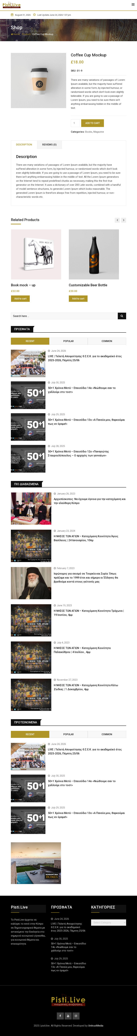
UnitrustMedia (95, 1025)
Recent (30, 341)
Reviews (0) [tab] (49, 144)
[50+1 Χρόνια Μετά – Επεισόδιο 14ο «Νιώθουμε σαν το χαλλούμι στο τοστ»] (28, 395)
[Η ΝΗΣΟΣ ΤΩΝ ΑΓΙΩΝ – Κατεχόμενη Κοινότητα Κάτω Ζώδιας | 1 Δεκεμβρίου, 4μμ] (31, 695)
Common (107, 341)
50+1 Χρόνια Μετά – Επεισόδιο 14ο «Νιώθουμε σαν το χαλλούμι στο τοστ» (68, 947)
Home (16, 34)
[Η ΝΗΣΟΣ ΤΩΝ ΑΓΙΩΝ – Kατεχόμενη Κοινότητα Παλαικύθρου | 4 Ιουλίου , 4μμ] (31, 657)
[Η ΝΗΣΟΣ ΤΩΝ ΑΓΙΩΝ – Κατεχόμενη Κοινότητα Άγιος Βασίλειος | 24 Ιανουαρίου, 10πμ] (31, 546)
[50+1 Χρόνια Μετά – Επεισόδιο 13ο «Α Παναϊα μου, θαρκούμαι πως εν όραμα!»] (28, 427)
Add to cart (92, 123)
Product (26, 34)
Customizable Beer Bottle (30, 285)
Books (88, 131)
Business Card (80, 285)
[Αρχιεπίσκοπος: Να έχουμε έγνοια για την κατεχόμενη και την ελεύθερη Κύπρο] (31, 508)
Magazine (98, 131)
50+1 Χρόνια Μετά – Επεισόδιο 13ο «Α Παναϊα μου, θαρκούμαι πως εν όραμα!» (68, 967)
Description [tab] (24, 144)
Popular (68, 341)
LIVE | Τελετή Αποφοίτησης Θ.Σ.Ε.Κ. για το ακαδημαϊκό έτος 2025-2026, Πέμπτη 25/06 (68, 927)
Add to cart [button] (20, 298)
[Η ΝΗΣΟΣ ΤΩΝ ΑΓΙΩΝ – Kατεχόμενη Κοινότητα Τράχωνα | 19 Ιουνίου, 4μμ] (31, 620)
